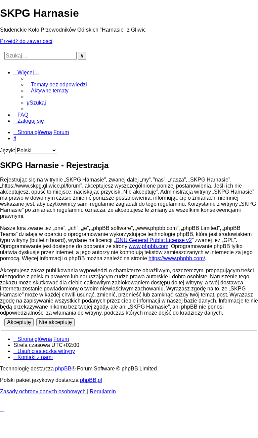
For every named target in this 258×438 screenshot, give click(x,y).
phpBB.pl (91, 380)
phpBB (63, 368)
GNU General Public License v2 (154, 240)
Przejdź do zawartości (26, 41)
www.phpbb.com (148, 246)
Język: (7, 150)
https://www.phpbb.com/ (176, 258)
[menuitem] (57, 84)
